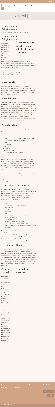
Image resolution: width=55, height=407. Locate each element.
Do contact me (5, 276)
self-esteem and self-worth (18, 259)
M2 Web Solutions (14, 406)
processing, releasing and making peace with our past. (15, 104)
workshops (14, 177)
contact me (7, 286)
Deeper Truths (17, 32)
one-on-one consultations (26, 177)
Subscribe (50, 395)
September (27, 257)
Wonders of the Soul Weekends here (17, 261)
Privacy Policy (21, 406)
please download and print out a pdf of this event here (15, 235)
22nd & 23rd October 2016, (9, 189)
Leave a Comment (7, 32)
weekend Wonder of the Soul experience (18, 251)
